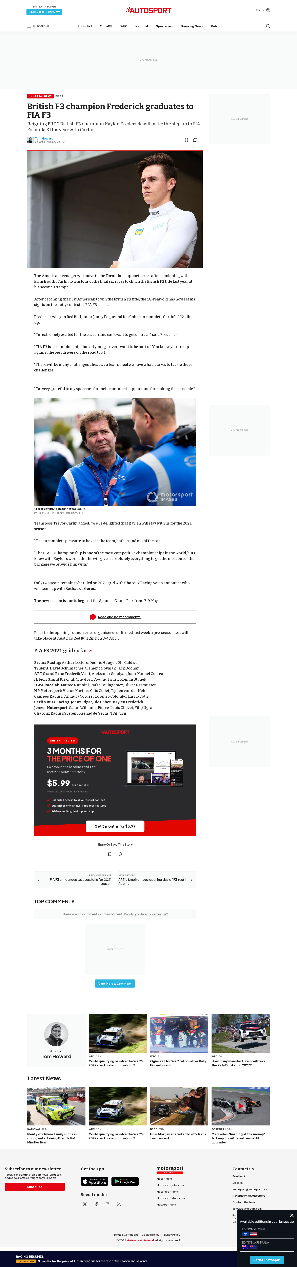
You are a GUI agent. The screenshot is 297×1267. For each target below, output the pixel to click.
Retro (215, 26)
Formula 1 (85, 26)
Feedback (239, 1176)
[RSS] (119, 1204)
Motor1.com (164, 1178)
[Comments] (197, 140)
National (141, 26)
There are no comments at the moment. (115, 914)
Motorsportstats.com (171, 1198)
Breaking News (192, 26)
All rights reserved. (168, 1240)
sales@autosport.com (247, 1208)
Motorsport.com (167, 1191)
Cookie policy (150, 1234)
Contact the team (244, 1202)
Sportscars (164, 26)
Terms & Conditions (126, 1234)
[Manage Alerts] (120, 854)
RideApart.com (166, 1204)
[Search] (268, 26)
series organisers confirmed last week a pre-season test (132, 632)
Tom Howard (44, 138)
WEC (123, 26)
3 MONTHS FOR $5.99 (44, 12)
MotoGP (106, 26)
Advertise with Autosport (249, 1195)
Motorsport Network (140, 1240)
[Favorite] (186, 140)
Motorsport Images (72, 512)
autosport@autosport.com (250, 1189)
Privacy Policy (171, 1234)
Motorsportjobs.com (170, 1185)
